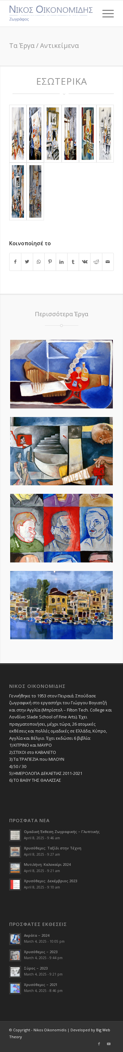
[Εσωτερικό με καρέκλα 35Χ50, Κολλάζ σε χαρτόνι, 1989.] (52, 134)
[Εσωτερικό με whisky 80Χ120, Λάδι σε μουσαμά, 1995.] (35, 134)
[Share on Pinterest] (50, 261)
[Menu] (105, 13)
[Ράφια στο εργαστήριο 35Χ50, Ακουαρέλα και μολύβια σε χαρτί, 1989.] (105, 134)
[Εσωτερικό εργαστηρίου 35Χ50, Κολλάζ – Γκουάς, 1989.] (35, 191)
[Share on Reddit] (96, 261)
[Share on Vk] (84, 261)
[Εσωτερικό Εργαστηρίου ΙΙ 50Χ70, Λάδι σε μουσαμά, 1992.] (18, 191)
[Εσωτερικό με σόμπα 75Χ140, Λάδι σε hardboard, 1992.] (70, 134)
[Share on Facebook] (15, 261)
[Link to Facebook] (99, 1044)
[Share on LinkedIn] (61, 261)
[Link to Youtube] (109, 1044)
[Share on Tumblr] (73, 261)
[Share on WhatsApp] (38, 261)
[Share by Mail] (107, 261)
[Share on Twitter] (26, 261)
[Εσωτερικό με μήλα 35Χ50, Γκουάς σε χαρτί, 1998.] (87, 134)
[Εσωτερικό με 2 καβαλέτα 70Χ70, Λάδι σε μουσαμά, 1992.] (18, 134)
